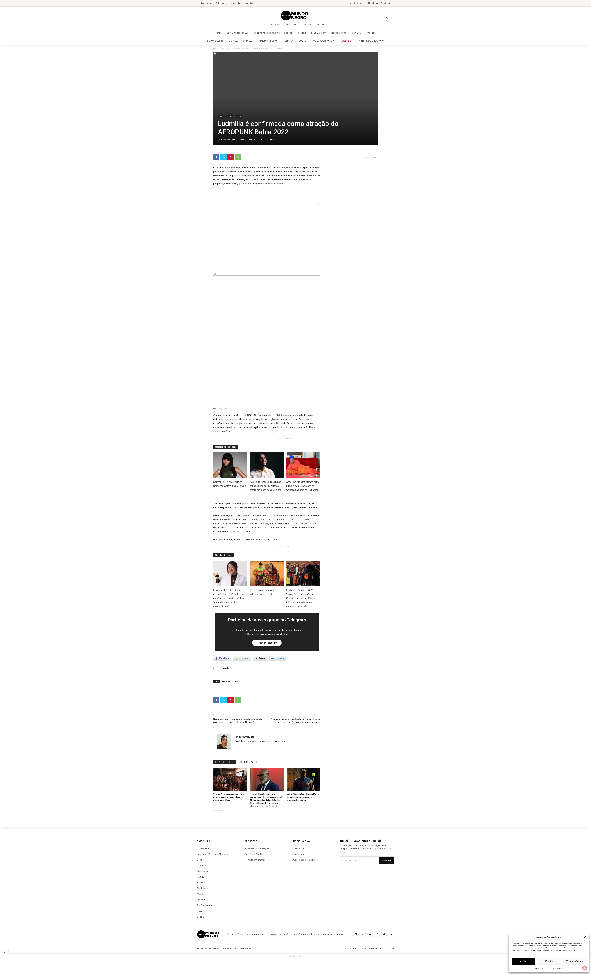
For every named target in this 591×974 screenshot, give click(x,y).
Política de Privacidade (355, 948)
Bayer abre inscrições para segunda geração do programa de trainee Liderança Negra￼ (237, 721)
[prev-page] (215, 812)
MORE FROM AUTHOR (248, 762)
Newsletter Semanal (356, 3)
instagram (226, 681)
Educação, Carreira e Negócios (273, 33)
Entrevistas (339, 33)
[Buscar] (387, 18)
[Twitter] (223, 157)
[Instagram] (369, 3)
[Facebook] (381, 3)
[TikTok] (373, 3)
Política (288, 41)
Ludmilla (260, 167)
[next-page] (220, 812)
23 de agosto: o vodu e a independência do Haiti (262, 592)
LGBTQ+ (303, 41)
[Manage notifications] (584, 968)
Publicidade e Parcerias (242, 3)
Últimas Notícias (237, 33)
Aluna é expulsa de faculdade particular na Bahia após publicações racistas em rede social (295, 721)
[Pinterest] (230, 157)
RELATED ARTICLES (224, 762)
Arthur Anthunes (228, 139)
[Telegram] (389, 3)
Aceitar (523, 961)
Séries (302, 33)
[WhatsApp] (385, 3)
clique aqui (271, 539)
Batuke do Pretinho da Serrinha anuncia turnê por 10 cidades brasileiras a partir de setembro (265, 486)
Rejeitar (549, 961)
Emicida (301, 175)
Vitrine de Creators (371, 41)
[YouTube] (377, 3)
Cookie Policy (539, 968)
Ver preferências (574, 961)
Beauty (356, 33)
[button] (584, 937)
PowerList (346, 41)
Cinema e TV (318, 33)
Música (233, 41)
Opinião (247, 41)
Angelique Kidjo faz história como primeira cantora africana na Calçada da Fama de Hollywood (303, 486)
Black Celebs (215, 41)
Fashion (371, 33)
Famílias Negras (268, 41)
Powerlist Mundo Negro (257, 848)
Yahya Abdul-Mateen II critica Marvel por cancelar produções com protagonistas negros (303, 797)
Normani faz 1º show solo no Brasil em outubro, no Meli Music (229, 484)
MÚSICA (225, 48)
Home (218, 33)
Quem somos (207, 3)
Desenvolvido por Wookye (381, 948)
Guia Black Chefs (324, 41)
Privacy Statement (555, 968)
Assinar (386, 860)
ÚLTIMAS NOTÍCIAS (234, 116)
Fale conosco (222, 3)
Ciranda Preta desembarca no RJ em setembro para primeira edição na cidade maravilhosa (229, 797)
